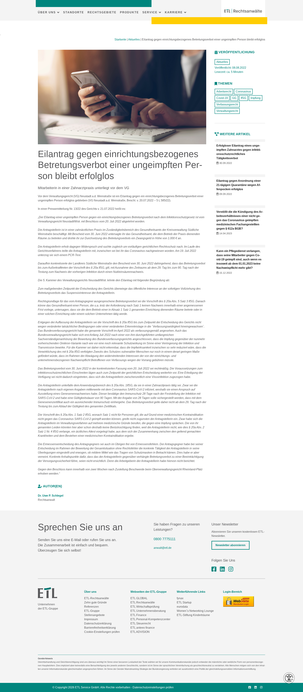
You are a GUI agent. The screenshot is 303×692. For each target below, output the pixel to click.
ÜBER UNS (47, 12)
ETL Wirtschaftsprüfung (144, 606)
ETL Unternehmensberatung (148, 610)
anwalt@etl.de (162, 547)
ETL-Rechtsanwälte (96, 598)
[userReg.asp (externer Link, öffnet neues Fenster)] (238, 601)
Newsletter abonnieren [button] (230, 545)
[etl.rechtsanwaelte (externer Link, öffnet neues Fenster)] (213, 569)
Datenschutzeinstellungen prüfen (153, 687)
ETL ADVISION (140, 631)
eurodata (182, 606)
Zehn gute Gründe (95, 602)
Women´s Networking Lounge (195, 610)
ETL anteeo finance (142, 627)
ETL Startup (184, 602)
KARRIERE (174, 12)
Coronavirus (243, 91)
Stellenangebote (94, 615)
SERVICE (149, 12)
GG (234, 97)
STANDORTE (73, 12)
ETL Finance (138, 615)
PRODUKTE (129, 12)
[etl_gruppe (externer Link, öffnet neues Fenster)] (230, 569)
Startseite (120, 39)
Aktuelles (134, 39)
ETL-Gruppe (92, 610)
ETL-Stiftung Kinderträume (193, 615)
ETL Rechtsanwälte (142, 602)
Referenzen (91, 606)
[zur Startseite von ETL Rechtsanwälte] (243, 11)
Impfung (256, 97)
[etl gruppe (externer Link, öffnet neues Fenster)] (222, 569)
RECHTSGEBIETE (101, 12)
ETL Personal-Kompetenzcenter (150, 619)
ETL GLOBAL (138, 598)
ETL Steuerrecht (140, 623)
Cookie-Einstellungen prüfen (102, 631)
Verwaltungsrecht (227, 110)
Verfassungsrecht (227, 104)
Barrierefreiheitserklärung (100, 627)
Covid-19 (222, 97)
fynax (180, 598)
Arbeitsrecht (223, 91)
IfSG (243, 97)
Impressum (91, 619)
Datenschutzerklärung (98, 623)
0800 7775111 (165, 539)
